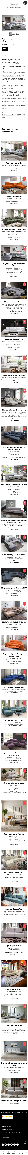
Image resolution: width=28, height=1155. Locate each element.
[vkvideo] (14, 1145)
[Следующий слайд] (24, 23)
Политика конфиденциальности (12, 1132)
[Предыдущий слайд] (4, 23)
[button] (5, 49)
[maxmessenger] (17, 1145)
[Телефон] (8, 1145)
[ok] (6, 1145)
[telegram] (11, 1145)
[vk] (3, 1145)
